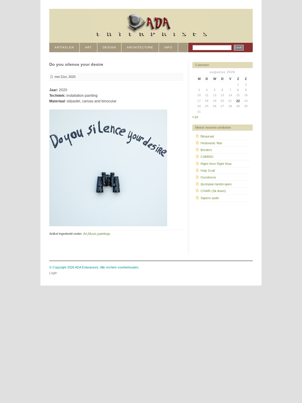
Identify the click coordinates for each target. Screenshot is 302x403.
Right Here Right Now (216, 164)
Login (53, 273)
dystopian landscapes (216, 184)
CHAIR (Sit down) (213, 191)
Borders (206, 150)
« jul (195, 117)
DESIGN (109, 47)
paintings (104, 233)
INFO (168, 47)
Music (92, 233)
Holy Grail (208, 170)
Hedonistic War (211, 143)
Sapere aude (210, 198)
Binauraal (207, 136)
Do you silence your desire (76, 64)
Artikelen (64, 47)
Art (85, 233)
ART (88, 47)
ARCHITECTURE (140, 47)
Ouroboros (208, 177)
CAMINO (207, 156)
